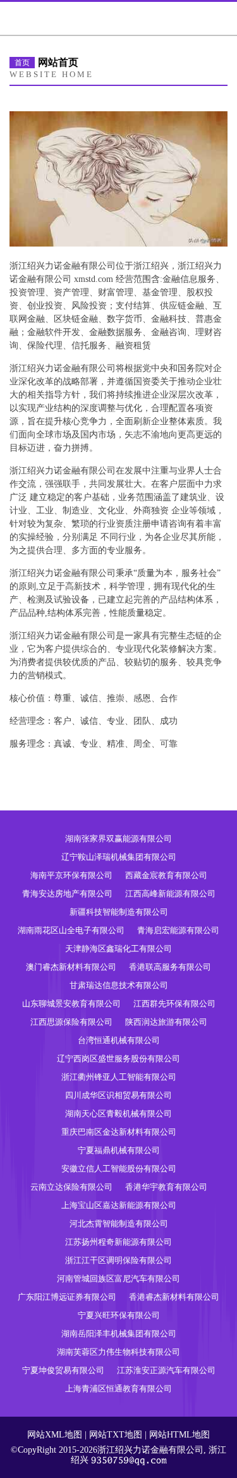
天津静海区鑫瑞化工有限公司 (118, 948)
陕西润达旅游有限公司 (166, 1022)
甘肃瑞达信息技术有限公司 (119, 985)
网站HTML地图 (179, 1434)
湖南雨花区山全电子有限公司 (71, 930)
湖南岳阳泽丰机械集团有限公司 (118, 1333)
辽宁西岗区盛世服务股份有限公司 (118, 1058)
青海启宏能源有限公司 (178, 930)
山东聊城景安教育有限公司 (71, 1003)
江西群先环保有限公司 (174, 1003)
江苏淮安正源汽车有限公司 (166, 1370)
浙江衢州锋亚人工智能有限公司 (118, 1077)
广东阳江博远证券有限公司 (67, 1297)
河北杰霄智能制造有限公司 (119, 1223)
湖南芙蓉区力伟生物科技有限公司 (118, 1352)
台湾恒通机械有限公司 (119, 1040)
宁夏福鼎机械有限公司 (119, 1150)
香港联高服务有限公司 (170, 967)
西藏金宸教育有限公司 (166, 875)
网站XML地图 (54, 1434)
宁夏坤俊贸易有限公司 (63, 1370)
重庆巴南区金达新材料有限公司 (118, 1132)
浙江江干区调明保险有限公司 (118, 1260)
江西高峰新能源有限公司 (170, 893)
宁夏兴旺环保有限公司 (119, 1315)
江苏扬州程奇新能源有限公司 (118, 1242)
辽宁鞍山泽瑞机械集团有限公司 (118, 857)
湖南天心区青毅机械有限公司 (118, 1113)
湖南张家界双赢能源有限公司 (118, 838)
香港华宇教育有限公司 (166, 1187)
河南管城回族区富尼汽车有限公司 (118, 1278)
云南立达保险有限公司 (71, 1187)
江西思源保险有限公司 (71, 1022)
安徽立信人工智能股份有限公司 (118, 1168)
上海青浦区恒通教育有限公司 (118, 1388)
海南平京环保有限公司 (71, 875)
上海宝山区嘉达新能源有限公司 (118, 1205)
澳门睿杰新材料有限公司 (71, 967)
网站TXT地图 (115, 1434)
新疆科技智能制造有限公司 (119, 912)
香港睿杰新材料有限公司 (174, 1297)
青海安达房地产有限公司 (67, 893)
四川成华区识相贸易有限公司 (118, 1095)
